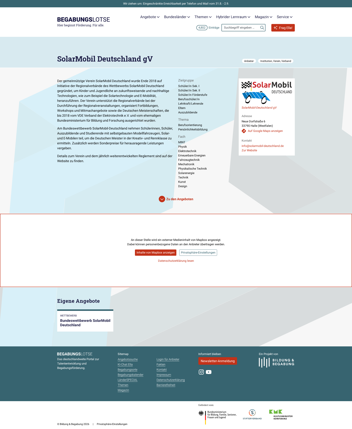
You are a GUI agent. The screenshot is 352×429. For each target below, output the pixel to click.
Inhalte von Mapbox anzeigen (156, 252)
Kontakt (162, 369)
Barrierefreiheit (166, 385)
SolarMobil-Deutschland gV (259, 107)
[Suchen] (262, 27)
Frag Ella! (285, 28)
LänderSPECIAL (128, 380)
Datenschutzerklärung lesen (176, 260)
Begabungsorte (127, 369)
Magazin (123, 390)
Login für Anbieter (168, 359)
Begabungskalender (130, 374)
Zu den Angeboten (179, 199)
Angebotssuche (128, 359)
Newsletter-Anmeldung (218, 361)
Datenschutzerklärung (171, 380)
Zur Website (249, 150)
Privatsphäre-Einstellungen (198, 252)
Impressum (164, 374)
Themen (123, 385)
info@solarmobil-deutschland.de (263, 146)
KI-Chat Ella (125, 364)
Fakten (161, 364)
